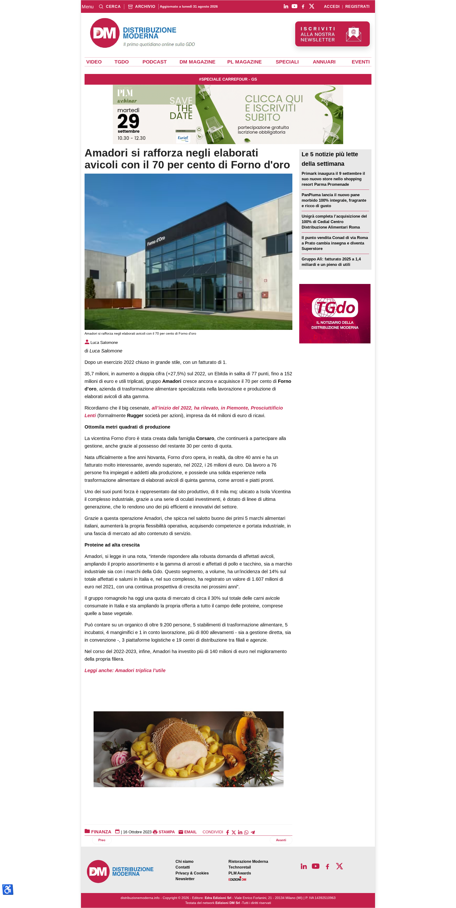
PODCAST (154, 62)
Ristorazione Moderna (248, 861)
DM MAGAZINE (197, 62)
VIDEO (94, 62)
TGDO (121, 62)
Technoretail (239, 867)
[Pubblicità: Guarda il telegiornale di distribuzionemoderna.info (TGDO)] (334, 313)
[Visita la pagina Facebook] (303, 6)
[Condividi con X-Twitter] (233, 832)
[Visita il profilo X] (311, 6)
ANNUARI (324, 62)
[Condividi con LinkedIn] (240, 832)
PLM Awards (239, 873)
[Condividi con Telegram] (252, 832)
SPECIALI (287, 62)
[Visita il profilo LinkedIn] (286, 6)
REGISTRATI (357, 7)
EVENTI (361, 62)
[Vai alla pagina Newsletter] (332, 33)
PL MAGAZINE (244, 62)
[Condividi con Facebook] (227, 832)
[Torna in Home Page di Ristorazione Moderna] (120, 871)
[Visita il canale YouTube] (294, 6)
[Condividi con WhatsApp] (246, 832)
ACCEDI (332, 7)
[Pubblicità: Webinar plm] (228, 114)
